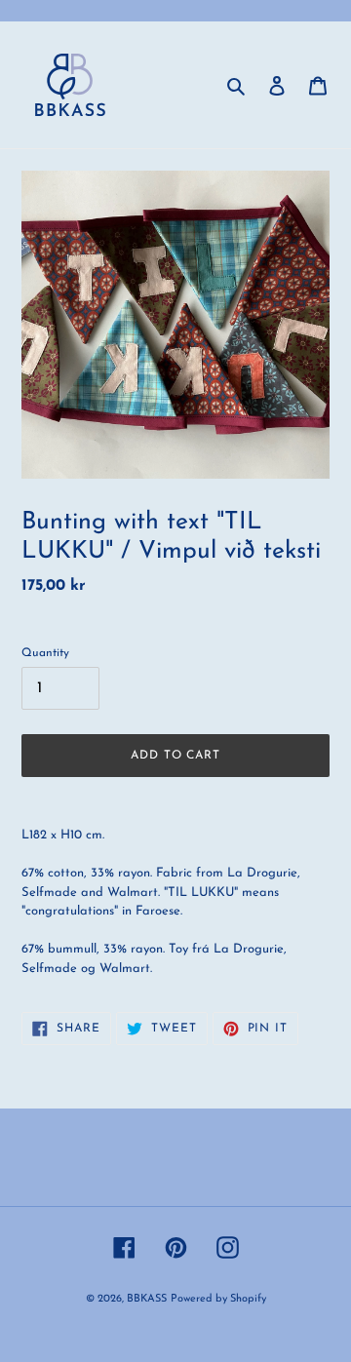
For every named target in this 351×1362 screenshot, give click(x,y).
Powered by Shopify (218, 1299)
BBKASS (147, 1299)
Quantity (45, 653)
